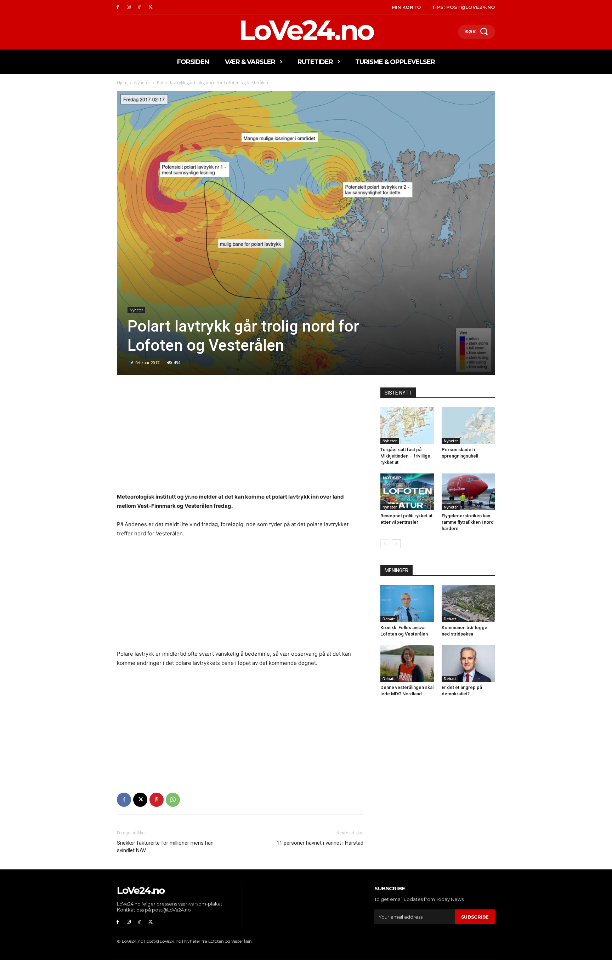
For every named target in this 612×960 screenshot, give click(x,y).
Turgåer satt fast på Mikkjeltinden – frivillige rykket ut (405, 456)
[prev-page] (384, 543)
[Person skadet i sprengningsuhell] (468, 425)
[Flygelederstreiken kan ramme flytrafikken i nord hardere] (468, 491)
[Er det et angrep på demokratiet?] (468, 663)
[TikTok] (139, 7)
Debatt (388, 618)
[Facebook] (117, 7)
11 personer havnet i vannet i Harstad (320, 843)
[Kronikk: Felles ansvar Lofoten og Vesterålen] (407, 603)
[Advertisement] (240, 439)
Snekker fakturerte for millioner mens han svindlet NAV (165, 846)
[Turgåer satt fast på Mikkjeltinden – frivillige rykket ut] (407, 425)
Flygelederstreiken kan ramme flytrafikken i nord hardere (468, 522)
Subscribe (475, 917)
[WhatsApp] (173, 800)
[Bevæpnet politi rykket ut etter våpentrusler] (407, 491)
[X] (150, 7)
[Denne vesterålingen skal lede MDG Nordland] (407, 663)
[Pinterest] (156, 800)
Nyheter (142, 83)
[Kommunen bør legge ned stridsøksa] (468, 603)
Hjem (122, 83)
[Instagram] (128, 7)
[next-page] (396, 543)
